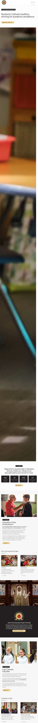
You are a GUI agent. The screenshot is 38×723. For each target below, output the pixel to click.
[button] (33, 2)
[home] (4, 2)
